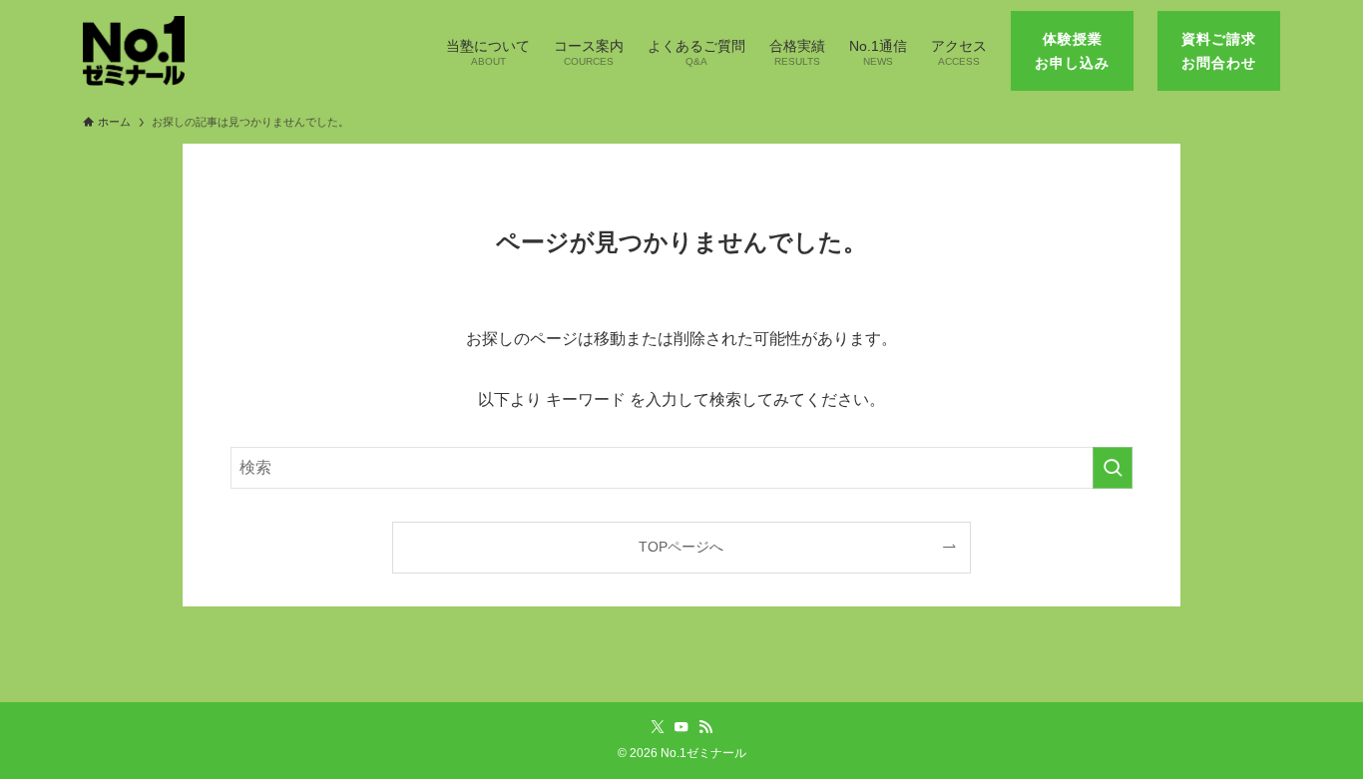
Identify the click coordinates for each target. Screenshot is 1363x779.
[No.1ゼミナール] (134, 51)
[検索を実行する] (1113, 468)
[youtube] (681, 727)
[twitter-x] (658, 727)
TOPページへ (681, 547)
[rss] (705, 727)
